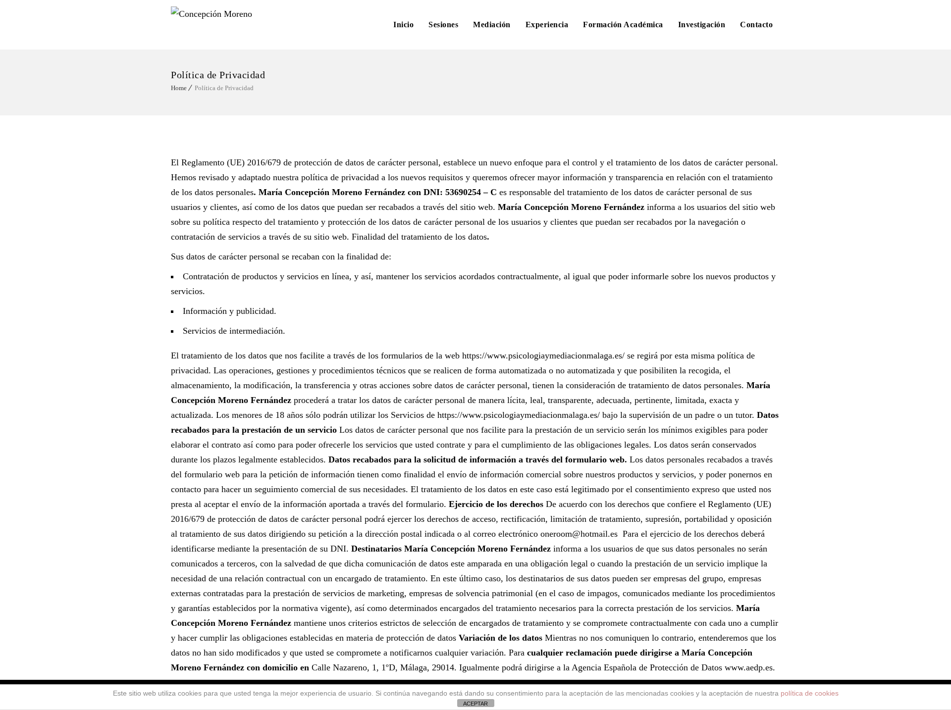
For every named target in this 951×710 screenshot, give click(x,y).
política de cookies (810, 693)
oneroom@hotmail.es (579, 534)
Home (179, 88)
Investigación (702, 24)
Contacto (756, 24)
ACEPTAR (475, 704)
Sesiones (443, 24)
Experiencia (547, 24)
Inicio (403, 24)
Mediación (492, 24)
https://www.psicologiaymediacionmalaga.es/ (543, 355)
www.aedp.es (749, 667)
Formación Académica (623, 24)
